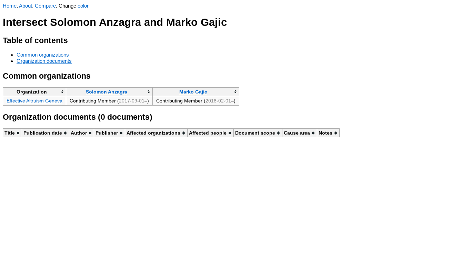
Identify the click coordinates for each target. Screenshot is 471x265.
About (25, 6)
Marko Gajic (193, 92)
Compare (45, 6)
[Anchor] (73, 39)
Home (10, 6)
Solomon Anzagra (106, 92)
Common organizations (43, 55)
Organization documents (44, 61)
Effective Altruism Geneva (34, 101)
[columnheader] (34, 91)
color (83, 6)
